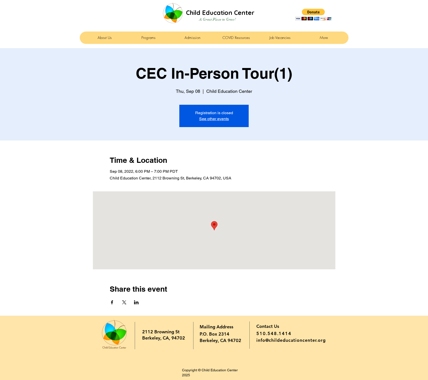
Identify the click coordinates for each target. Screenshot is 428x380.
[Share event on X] (124, 302)
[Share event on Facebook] (112, 302)
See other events (214, 118)
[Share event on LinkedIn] (136, 302)
